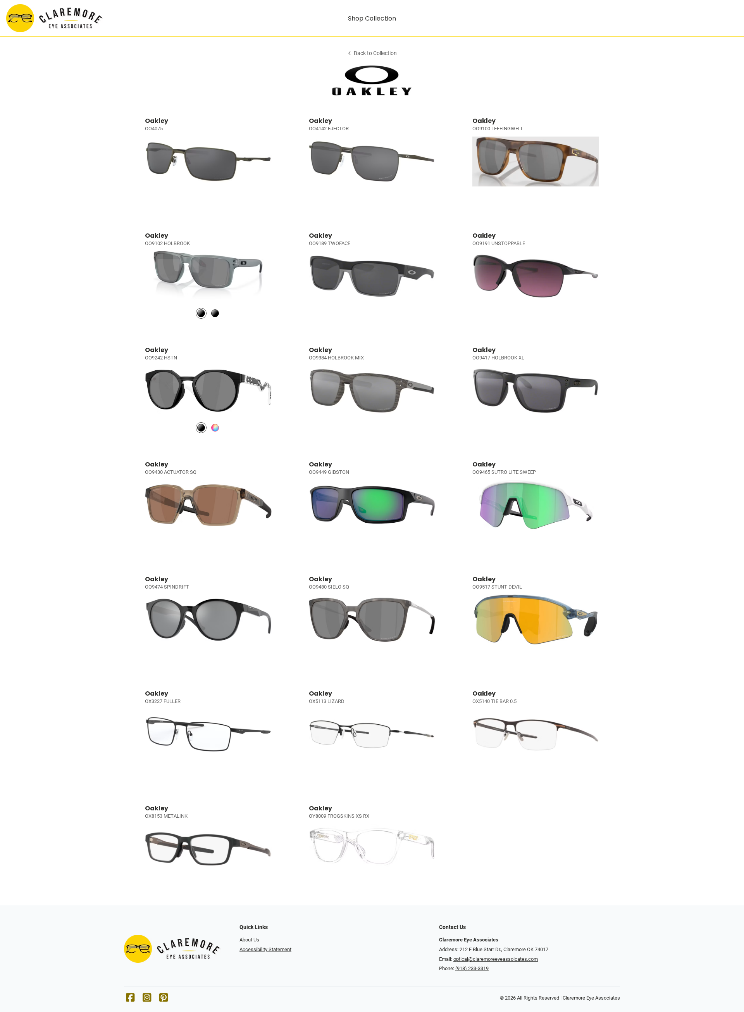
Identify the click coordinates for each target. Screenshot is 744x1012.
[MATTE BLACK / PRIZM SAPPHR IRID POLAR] (215, 313)
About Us (249, 940)
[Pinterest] (163, 999)
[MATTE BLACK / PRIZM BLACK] (201, 428)
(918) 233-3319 (472, 968)
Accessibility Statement (265, 949)
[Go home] (97, 18)
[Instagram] (147, 999)
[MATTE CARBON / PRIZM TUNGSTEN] (215, 428)
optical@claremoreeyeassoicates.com (495, 959)
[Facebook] (130, 999)
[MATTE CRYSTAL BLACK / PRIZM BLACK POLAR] (201, 313)
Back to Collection (375, 53)
